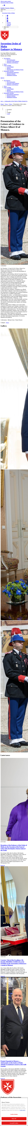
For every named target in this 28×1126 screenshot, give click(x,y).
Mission (9, 68)
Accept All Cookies (14, 1123)
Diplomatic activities (9, 71)
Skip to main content (6, 1)
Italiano (12, 8)
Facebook (9, 109)
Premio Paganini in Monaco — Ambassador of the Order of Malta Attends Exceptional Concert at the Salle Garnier (13, 1063)
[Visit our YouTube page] (7, 18)
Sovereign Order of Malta (7, 2)
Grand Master (10, 67)
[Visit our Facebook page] (4, 5)
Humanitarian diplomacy (13, 72)
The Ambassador (11, 60)
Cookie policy (22, 1110)
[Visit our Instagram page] (7, 19)
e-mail (8, 113)
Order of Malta (7, 65)
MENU (2, 78)
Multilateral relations (12, 75)
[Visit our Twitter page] (7, 17)
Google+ (9, 112)
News (5, 64)
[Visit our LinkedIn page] (7, 21)
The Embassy (7, 58)
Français (7, 8)
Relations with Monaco (12, 62)
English (3, 8)
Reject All (14, 1118)
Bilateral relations (11, 74)
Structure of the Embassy (13, 61)
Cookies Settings (14, 1114)
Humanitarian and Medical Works (15, 69)
